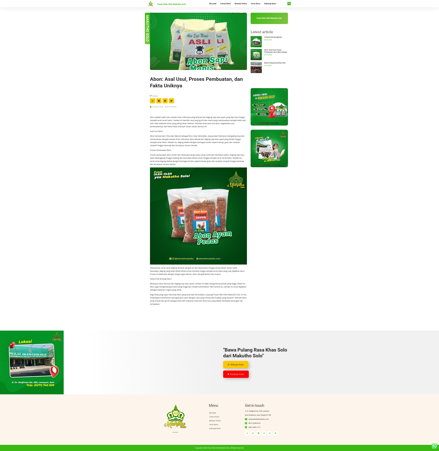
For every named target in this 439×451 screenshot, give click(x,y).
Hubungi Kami (270, 4)
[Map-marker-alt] (275, 433)
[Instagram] (264, 433)
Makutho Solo (147, 28)
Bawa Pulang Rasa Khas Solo (275, 63)
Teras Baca (255, 4)
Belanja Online (241, 4)
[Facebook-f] (269, 433)
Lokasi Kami (225, 4)
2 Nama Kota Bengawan (273, 37)
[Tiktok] (252, 433)
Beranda (213, 4)
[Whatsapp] (247, 433)
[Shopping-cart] (258, 433)
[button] (289, 3)
